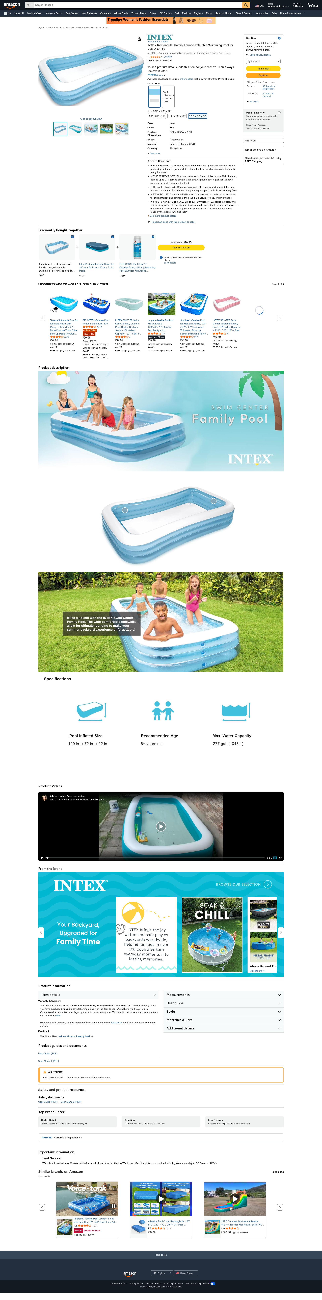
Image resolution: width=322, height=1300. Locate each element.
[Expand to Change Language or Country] (263, 6)
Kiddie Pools (102, 27)
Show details (170, 263)
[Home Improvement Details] (303, 13)
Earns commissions (76, 796)
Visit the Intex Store (157, 41)
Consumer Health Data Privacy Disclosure (164, 1283)
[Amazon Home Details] (233, 13)
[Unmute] (280, 858)
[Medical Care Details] (43, 13)
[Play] (41, 857)
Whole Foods (121, 13)
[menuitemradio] (275, 858)
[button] (7, 13)
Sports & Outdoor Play (64, 27)
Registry (198, 13)
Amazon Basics (54, 13)
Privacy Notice (136, 1283)
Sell (177, 13)
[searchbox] (138, 5)
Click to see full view (91, 118)
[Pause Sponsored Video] (114, 1206)
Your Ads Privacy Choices (197, 1283)
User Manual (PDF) (48, 1061)
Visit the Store (257, 970)
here (58, 1015)
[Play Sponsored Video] (161, 1199)
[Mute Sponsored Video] (114, 1212)
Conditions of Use (119, 1283)
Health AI (19, 13)
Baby (274, 13)
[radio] (60, 129)
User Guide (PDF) (47, 1053)
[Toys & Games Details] (253, 13)
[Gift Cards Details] (171, 13)
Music (209, 13)
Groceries (105, 13)
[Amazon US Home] (129, 1274)
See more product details (163, 215)
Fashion (186, 13)
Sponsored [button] (42, 1176)
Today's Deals (138, 13)
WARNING (47, 1137)
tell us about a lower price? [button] (75, 1036)
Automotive (262, 13)
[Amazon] (12, 5)
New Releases (89, 13)
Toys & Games (44, 27)
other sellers (186, 79)
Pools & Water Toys (85, 27)
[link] (97, 247)
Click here (116, 1022)
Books (153, 13)
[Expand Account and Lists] (288, 6)
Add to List (250, 140)
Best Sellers (72, 13)
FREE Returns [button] (155, 75)
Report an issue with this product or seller (173, 221)
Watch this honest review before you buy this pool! (76, 799)
